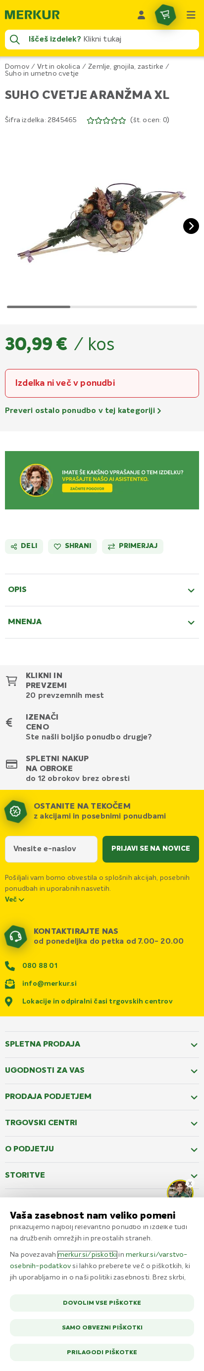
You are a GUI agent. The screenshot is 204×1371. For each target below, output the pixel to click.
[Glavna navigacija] (191, 15)
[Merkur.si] (32, 14)
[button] (102, 218)
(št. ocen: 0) (149, 120)
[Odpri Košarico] (165, 15)
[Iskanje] (15, 39)
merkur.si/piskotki (87, 1254)
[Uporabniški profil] (142, 15)
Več (12, 899)
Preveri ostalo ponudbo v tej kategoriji (81, 411)
